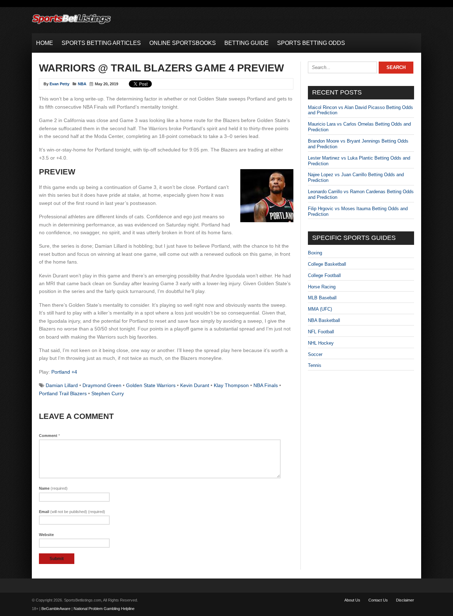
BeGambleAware (55, 608)
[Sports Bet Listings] (71, 24)
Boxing (315, 252)
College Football (324, 275)
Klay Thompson (231, 385)
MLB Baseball (322, 297)
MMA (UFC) (320, 309)
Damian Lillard (62, 385)
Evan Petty (59, 84)
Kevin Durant (194, 385)
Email (72, 512)
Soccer (315, 354)
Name (53, 488)
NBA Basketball (324, 320)
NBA (82, 84)
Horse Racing (322, 286)
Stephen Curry (107, 393)
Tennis (314, 365)
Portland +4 (64, 372)
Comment (49, 435)
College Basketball (327, 264)
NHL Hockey (321, 343)
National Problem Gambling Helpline (104, 608)
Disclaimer (405, 600)
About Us (352, 600)
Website (46, 534)
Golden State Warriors (151, 385)
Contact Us (378, 600)
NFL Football (321, 331)
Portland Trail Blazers (63, 393)
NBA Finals (265, 385)
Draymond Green (101, 385)
